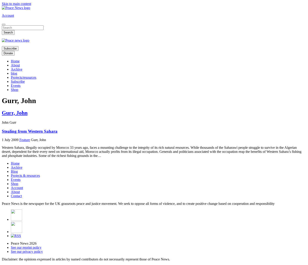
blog (14, 73)
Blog (14, 171)
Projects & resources (25, 175)
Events (16, 86)
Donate (8, 53)
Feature (24, 140)
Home (15, 61)
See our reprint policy (26, 247)
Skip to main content (16, 4)
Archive (16, 69)
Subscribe (10, 48)
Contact (16, 196)
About (15, 65)
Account (8, 15)
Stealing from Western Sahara (29, 131)
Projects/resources (23, 77)
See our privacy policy (27, 251)
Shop (14, 90)
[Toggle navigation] (3, 24)
